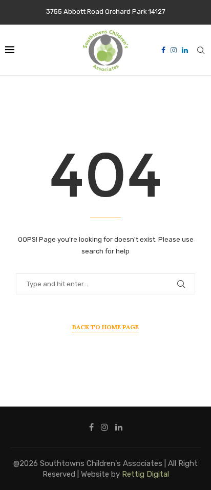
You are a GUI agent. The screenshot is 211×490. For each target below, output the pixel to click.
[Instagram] (174, 50)
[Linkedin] (185, 50)
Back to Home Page (105, 327)
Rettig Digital (145, 474)
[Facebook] (163, 50)
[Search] (201, 50)
